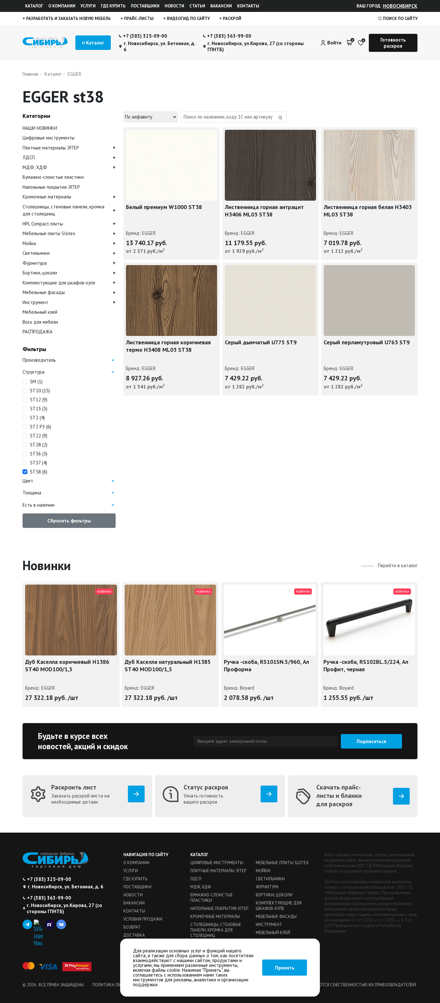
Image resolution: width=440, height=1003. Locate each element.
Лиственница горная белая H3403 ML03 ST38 (368, 210)
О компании (61, 6)
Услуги (88, 6)
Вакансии (221, 6)
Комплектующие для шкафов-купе (59, 283)
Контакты (248, 6)
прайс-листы (138, 18)
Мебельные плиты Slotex (49, 233)
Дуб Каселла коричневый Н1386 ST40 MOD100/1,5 (67, 665)
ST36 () (38, 454)
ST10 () (40, 390)
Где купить (113, 6)
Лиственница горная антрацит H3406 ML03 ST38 (264, 210)
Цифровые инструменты (48, 138)
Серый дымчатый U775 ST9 (261, 342)
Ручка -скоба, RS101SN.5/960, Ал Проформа (266, 665)
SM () (36, 381)
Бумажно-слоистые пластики (53, 177)
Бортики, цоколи (40, 273)
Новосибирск (400, 6)
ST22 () (38, 436)
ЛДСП (29, 157)
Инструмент (35, 302)
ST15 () (38, 409)
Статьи (197, 6)
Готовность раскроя (393, 43)
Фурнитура (35, 263)
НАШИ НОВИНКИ (40, 128)
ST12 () (38, 399)
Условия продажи (142, 919)
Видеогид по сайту (188, 18)
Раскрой (231, 18)
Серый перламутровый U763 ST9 (367, 342)
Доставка (134, 935)
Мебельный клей (40, 312)
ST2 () (37, 418)
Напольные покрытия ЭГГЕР (51, 187)
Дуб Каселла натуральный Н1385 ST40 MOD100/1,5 (168, 665)
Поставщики (145, 6)
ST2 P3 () (40, 427)
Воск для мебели (40, 322)
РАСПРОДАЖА (38, 332)
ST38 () (38, 472)
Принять (284, 968)
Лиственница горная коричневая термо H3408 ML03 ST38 (168, 346)
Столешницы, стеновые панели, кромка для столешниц (63, 210)
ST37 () (38, 463)
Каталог (34, 6)
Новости (174, 6)
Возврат (132, 927)
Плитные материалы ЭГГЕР (51, 148)
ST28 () (38, 445)
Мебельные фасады (44, 292)
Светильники (36, 253)
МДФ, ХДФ (35, 167)
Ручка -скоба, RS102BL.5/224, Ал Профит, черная (365, 665)
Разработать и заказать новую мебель (68, 18)
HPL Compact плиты (43, 224)
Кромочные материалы (47, 197)
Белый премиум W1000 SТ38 (164, 207)
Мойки (29, 243)
